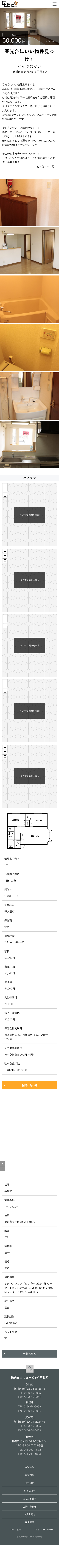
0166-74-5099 (32, 1406)
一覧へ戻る (29, 1353)
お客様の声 (29, 1490)
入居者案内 (29, 1514)
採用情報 (29, 1522)
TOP (29, 1370)
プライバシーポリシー (43, 1529)
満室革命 (29, 1467)
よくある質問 (29, 1498)
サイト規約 (16, 1529)
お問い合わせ (29, 1085)
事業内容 (29, 1475)
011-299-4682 (32, 1449)
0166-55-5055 (32, 1392)
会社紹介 (29, 1482)
